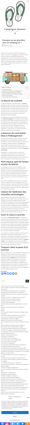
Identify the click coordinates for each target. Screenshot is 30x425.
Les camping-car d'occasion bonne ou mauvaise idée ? (13, 348)
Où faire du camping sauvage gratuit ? (10, 367)
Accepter (15, 412)
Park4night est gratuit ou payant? (8, 374)
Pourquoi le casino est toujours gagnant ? (10, 377)
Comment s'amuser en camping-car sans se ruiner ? (13, 297)
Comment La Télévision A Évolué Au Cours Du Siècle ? (13, 315)
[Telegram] (10, 273)
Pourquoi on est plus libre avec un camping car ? (12, 379)
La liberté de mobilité (7, 89)
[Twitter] (7, 273)
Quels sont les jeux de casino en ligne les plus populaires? (14, 387)
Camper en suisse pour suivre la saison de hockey (12, 286)
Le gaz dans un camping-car (7, 336)
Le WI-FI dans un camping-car (8, 343)
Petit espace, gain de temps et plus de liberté (12, 92)
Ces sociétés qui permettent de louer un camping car (13, 291)
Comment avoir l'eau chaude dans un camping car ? (13, 292)
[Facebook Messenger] (13, 273)
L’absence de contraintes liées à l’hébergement (12, 91)
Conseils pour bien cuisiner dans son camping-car (12, 307)
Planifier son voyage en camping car (9, 375)
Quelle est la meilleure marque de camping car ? (12, 382)
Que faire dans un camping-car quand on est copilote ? (14, 380)
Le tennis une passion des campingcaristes (11, 340)
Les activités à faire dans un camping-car (10, 346)
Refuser (15, 416)
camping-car (15, 54)
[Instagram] (5, 273)
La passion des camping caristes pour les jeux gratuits (13, 328)
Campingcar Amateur (15, 29)
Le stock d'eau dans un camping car (9, 338)
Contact (2, 308)
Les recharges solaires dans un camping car (11, 362)
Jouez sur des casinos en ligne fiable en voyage (12, 326)
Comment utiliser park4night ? (8, 302)
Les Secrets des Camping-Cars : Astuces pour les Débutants (15, 364)
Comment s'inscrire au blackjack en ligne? (10, 299)
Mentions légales (5, 366)
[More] (16, 273)
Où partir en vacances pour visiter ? (9, 335)
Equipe (2, 310)
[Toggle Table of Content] (26, 88)
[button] (28, 397)
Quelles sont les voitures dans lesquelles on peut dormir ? (14, 384)
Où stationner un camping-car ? (8, 372)
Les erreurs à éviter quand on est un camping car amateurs (15, 349)
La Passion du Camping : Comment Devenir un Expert (13, 330)
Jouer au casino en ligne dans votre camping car (12, 317)
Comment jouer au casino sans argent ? (10, 318)
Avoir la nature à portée (7, 95)
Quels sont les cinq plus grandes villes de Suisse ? (12, 385)
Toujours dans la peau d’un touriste (10, 97)
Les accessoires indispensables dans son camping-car (13, 344)
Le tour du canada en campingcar (9, 341)
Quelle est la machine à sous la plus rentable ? (12, 320)
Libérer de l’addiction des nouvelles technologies (13, 94)
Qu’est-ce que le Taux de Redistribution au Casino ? (13, 392)
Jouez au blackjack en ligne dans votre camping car (13, 325)
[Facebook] (2, 273)
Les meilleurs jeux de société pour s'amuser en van (13, 358)
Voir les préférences (15, 420)
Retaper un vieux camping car (8, 393)
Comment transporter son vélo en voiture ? (11, 300)
